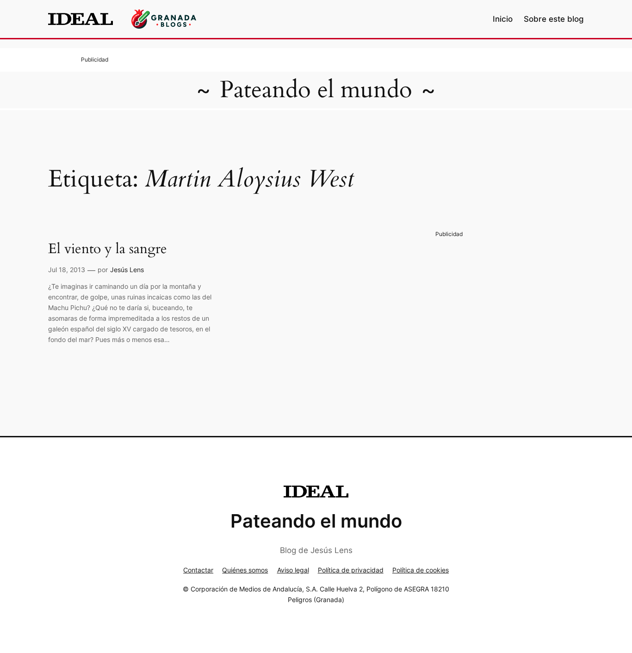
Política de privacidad (351, 570)
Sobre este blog (554, 19)
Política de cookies (420, 570)
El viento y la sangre (107, 249)
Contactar (198, 570)
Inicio (503, 19)
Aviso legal (293, 570)
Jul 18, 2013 (66, 270)
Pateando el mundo (316, 90)
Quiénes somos (245, 570)
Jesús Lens (127, 270)
